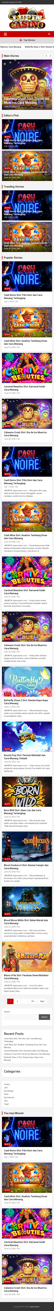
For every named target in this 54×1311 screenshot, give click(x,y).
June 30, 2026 (10, 178)
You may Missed (13, 1113)
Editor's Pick (11, 115)
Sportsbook (9, 1097)
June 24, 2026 (10, 872)
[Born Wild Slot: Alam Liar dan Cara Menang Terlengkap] (27, 791)
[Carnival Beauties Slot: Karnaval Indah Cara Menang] (27, 572)
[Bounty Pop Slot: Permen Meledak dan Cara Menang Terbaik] (27, 736)
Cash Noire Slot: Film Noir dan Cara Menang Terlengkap (23, 142)
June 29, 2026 (10, 393)
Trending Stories (14, 186)
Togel (6, 1104)
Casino (7, 1084)
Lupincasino (34, 1306)
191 (32, 1001)
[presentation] (46, 56)
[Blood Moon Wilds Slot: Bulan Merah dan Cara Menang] (27, 901)
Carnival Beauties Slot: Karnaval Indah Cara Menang (26, 1051)
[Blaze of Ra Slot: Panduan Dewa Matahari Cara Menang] (27, 957)
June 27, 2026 (10, 707)
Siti (18, 107)
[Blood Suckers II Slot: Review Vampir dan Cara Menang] (27, 847)
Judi (5, 1087)
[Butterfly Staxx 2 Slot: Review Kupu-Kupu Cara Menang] (27, 681)
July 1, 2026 (9, 146)
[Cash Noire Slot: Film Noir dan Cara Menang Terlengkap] (27, 462)
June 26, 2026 (10, 762)
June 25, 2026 (10, 817)
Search (7, 1012)
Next (42, 1001)
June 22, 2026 (10, 982)
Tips (6, 1101)
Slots (7, 95)
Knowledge (8, 1091)
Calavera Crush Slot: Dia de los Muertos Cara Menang (26, 101)
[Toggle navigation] (5, 34)
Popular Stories (13, 257)
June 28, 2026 (10, 107)
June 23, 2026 (10, 927)
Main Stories (11, 55)
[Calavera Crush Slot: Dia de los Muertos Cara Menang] (27, 626)
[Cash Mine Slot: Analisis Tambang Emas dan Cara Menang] (27, 516)
